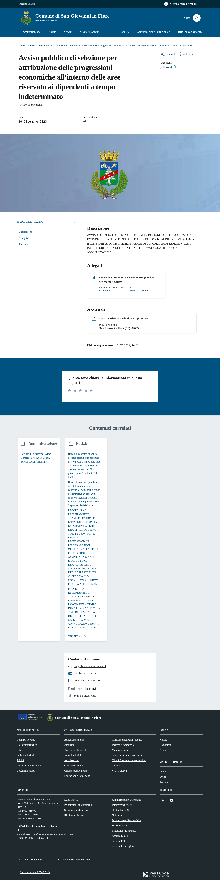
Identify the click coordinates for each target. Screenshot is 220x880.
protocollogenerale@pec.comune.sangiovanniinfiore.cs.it (45, 834)
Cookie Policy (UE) (122, 810)
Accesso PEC (119, 841)
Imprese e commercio (123, 744)
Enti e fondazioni (25, 755)
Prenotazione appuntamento (78, 804)
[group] (39, 541)
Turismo (116, 765)
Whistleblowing (120, 825)
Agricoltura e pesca (74, 739)
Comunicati (165, 744)
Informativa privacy (122, 804)
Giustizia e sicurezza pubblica (127, 739)
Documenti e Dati (26, 770)
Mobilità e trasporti (121, 750)
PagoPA (124, 31)
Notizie (163, 739)
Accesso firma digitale (123, 846)
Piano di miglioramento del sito (74, 859)
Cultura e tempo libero (75, 770)
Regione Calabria (27, 4)
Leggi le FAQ (71, 799)
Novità (52, 31)
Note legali (117, 815)
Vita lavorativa (119, 770)
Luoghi (163, 771)
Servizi (68, 31)
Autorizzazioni (71, 760)
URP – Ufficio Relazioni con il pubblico (123, 318)
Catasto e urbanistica (74, 765)
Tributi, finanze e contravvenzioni (129, 760)
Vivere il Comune (90, 31)
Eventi (163, 776)
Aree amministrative (27, 744)
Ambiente (69, 744)
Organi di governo (26, 739)
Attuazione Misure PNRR (30, 859)
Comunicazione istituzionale (153, 31)
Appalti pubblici (72, 755)
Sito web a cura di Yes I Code (35, 872)
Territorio (164, 782)
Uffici (20, 750)
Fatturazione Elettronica (124, 830)
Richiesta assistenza (74, 815)
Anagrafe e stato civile (75, 750)
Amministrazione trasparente (126, 799)
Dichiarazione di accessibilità (126, 820)
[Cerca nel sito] (197, 18)
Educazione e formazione (77, 775)
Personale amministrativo (29, 765)
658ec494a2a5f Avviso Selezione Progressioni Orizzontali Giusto (127, 279)
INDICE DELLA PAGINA (30, 222)
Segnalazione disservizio (76, 810)
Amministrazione (30, 31)
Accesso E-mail (120, 835)
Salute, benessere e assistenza (127, 755)
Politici (20, 760)
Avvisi (163, 750)
